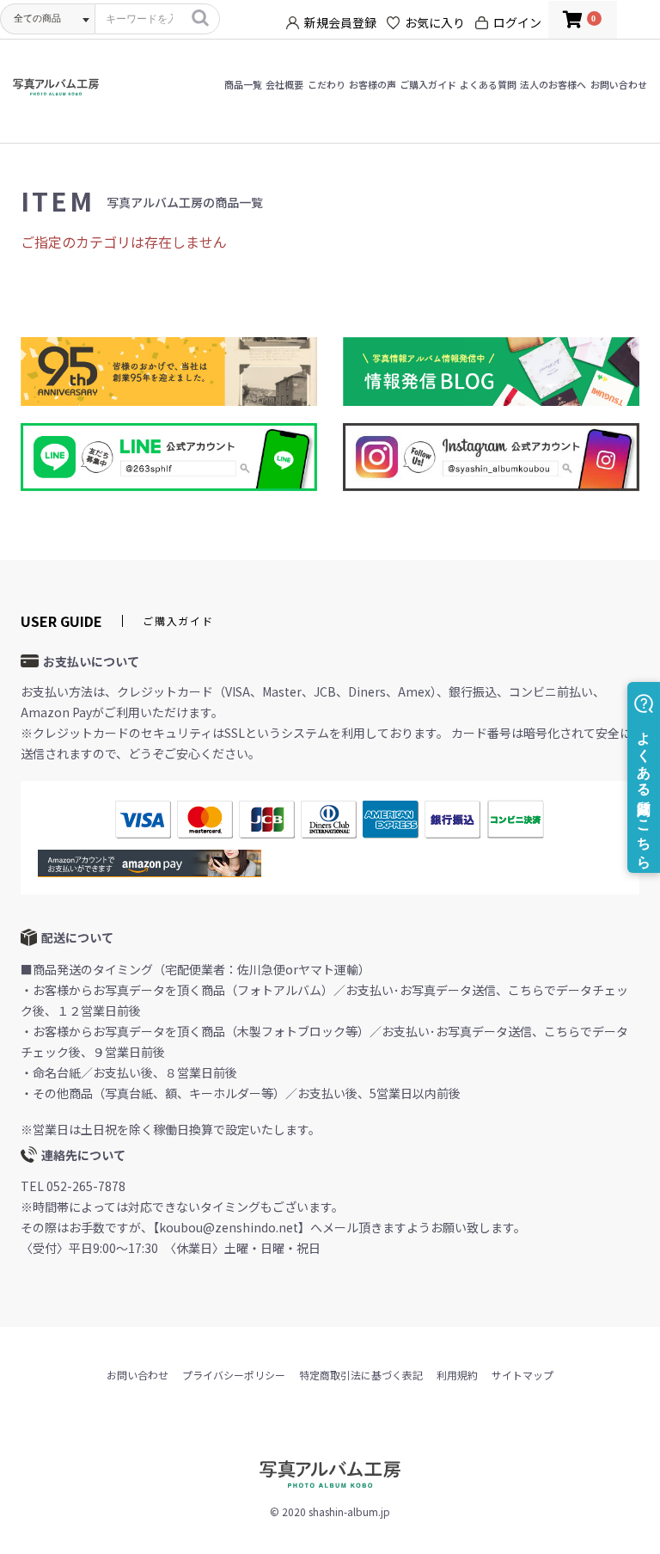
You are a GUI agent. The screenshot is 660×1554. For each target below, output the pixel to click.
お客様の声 (372, 84)
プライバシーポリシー (233, 1374)
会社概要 (284, 84)
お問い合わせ (618, 84)
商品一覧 (243, 84)
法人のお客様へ (553, 84)
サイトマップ (522, 1374)
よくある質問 (488, 84)
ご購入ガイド (428, 84)
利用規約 (457, 1374)
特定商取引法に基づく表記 (361, 1374)
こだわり (326, 84)
